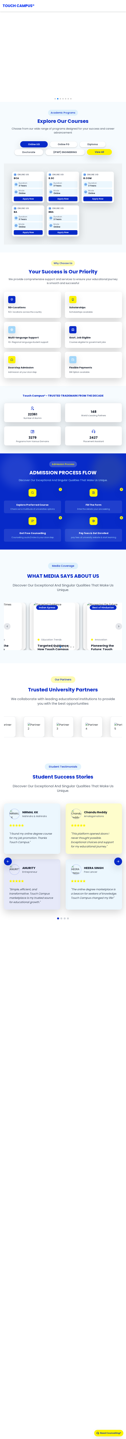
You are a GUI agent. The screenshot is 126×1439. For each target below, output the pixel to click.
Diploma (92, 144)
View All (99, 152)
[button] (55, 98)
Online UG (34, 144)
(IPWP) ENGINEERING (65, 152)
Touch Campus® (18, 6)
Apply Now (28, 198)
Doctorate (28, 152)
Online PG (63, 144)
